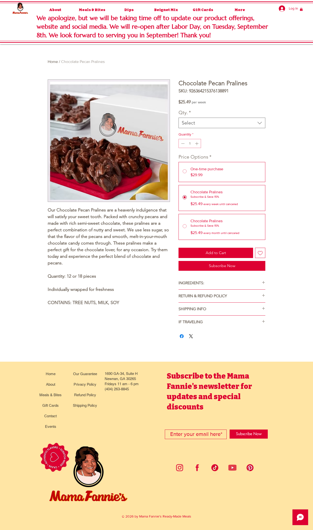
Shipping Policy (85, 405)
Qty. (185, 112)
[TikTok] (215, 467)
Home (53, 62)
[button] (301, 9)
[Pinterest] (250, 467)
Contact (50, 416)
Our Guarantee (85, 374)
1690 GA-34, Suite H (121, 373)
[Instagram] (179, 467)
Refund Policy (85, 395)
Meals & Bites (50, 395)
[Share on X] (191, 336)
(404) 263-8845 (117, 389)
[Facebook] (197, 467)
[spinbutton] (189, 143)
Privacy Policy (85, 384)
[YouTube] (232, 467)
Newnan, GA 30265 (120, 379)
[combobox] (222, 123)
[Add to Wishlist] (260, 253)
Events (50, 426)
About (50, 384)
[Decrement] (182, 143)
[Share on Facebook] (182, 336)
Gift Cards (50, 405)
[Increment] (197, 143)
